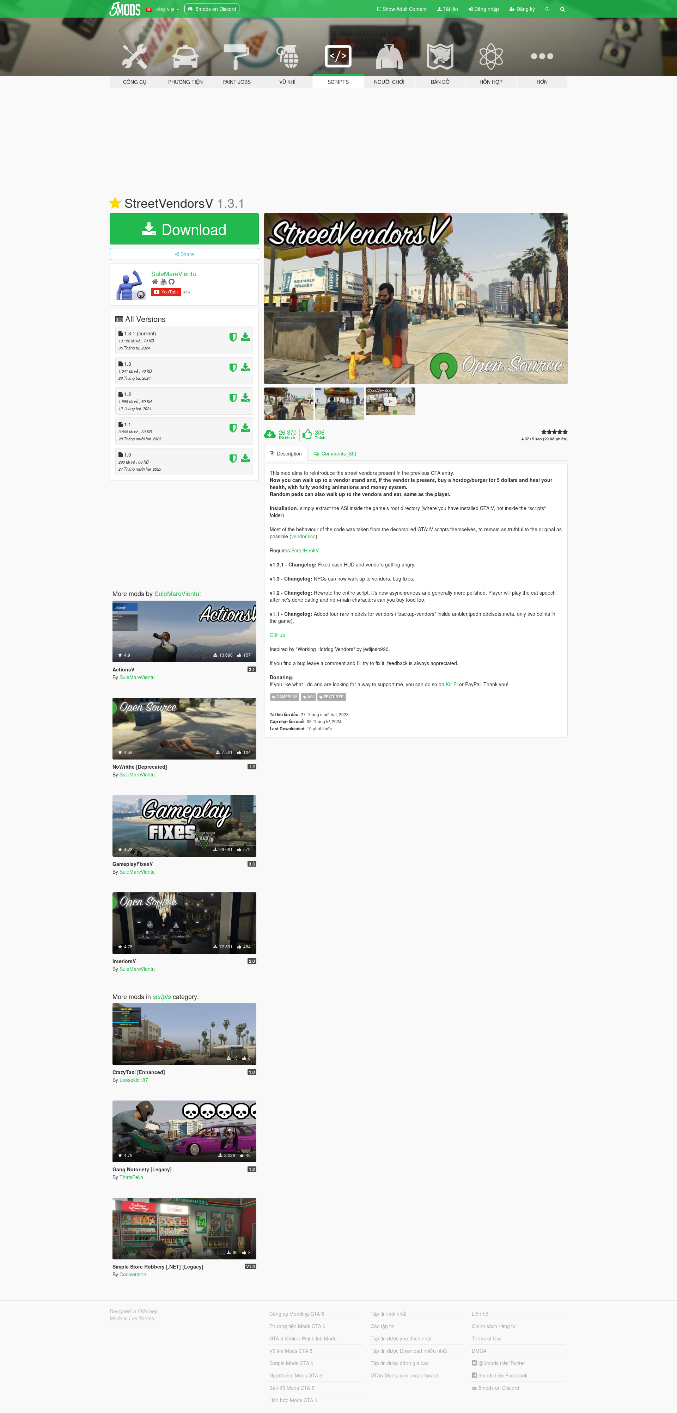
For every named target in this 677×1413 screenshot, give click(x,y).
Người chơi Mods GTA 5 (295, 1375)
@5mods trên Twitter (501, 1362)
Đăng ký (525, 8)
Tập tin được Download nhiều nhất (409, 1350)
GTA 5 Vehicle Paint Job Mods (302, 1338)
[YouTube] (163, 281)
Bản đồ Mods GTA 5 (291, 1387)
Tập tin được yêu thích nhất (401, 1338)
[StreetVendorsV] (416, 298)
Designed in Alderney (133, 1311)
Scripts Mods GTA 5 (291, 1362)
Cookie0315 (133, 1274)
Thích (320, 437)
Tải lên (450, 8)
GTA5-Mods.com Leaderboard (404, 1375)
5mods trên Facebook (502, 1375)
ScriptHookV (305, 550)
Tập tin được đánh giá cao (400, 1362)
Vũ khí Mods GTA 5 (290, 1350)
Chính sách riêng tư (494, 1326)
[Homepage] (155, 281)
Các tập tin (383, 1326)
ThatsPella (131, 1176)
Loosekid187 (134, 1079)
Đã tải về (287, 437)
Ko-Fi (452, 684)
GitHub (277, 634)
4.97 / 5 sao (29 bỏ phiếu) (545, 439)
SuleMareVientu (173, 273)
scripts (162, 996)
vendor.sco (303, 536)
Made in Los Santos (132, 1318)
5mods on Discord (498, 1387)
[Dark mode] (547, 9)
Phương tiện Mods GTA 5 (297, 1326)
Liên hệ (480, 1313)
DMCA (479, 1350)
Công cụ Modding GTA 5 (296, 1313)
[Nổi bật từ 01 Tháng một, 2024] (115, 203)
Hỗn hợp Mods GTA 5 (293, 1399)
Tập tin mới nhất (389, 1313)
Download (191, 228)
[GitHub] (171, 281)
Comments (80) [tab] (337, 453)
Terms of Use (487, 1338)
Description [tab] (288, 453)
